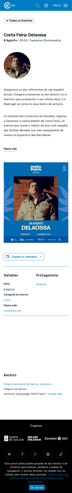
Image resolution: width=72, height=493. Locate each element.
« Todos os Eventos (19, 20)
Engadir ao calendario (24, 257)
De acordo (37, 487)
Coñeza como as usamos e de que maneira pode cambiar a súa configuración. (38, 478)
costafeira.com (12, 311)
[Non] (67, 476)
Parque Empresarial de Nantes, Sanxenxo (27, 384)
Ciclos (7, 300)
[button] (60, 5)
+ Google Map (54, 394)
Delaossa (41, 284)
